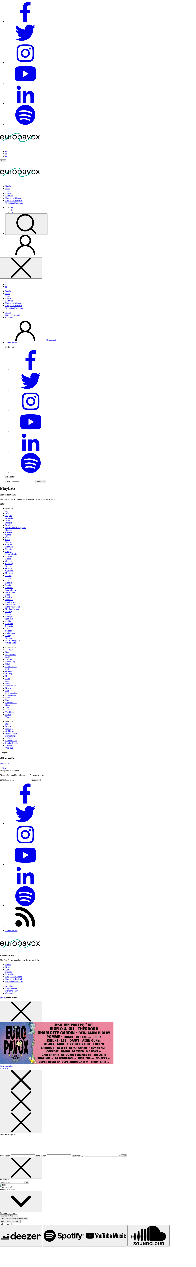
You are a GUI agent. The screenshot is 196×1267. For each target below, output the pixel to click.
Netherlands (10, 604)
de (6, 151)
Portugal (8, 616)
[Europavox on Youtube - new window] (25, 83)
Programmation (6, 1066)
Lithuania (9, 587)
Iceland (8, 575)
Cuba (7, 539)
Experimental (11, 666)
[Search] (26, 224)
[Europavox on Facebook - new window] (25, 21)
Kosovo (8, 583)
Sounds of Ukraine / (8, 1216)
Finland (8, 556)
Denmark (9, 547)
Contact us (9, 317)
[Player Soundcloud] (148, 1235)
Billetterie (4, 1068)
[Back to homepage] (20, 147)
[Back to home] (20, 181)
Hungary (9, 573)
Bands (8, 186)
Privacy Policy (11, 991)
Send (124, 1156)
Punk (7, 698)
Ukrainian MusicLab (14, 203)
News (7, 188)
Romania (9, 619)
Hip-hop (8, 674)
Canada (8, 532)
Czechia (8, 544)
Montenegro (10, 602)
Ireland (8, 578)
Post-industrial (11, 693)
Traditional (9, 712)
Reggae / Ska (11, 702)
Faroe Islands (11, 554)
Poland (8, 614)
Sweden (8, 631)
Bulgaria (9, 530)
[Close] (21, 268)
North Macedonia (12, 607)
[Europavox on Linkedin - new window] (25, 103)
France (8, 559)
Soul (7, 707)
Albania (8, 513)
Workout (9, 748)
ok (27, 1182)
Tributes (8, 745)
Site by (3, 998)
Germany (9, 563)
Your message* (78, 1156)
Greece (8, 566)
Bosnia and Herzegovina (15, 527)
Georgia (8, 561)
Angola (8, 515)
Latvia (8, 585)
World (8, 717)
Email (7, 481)
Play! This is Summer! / (10, 1221)
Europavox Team (12, 315)
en (6, 156)
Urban (8, 714)
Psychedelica (10, 695)
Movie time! (10, 736)
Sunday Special (11, 743)
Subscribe (41, 482)
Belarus (8, 523)
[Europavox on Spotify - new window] (25, 124)
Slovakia (9, 623)
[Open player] (21, 1201)
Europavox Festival (13, 200)
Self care (9, 738)
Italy (7, 580)
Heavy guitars (11, 733)
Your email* (5, 1156)
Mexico (8, 597)
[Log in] (25, 254)
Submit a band (11, 342)
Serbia (8, 621)
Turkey (8, 635)
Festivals (9, 196)
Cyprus (8, 542)
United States (11, 643)
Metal (7, 683)
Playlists (8, 193)
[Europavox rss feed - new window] (25, 926)
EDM (7, 657)
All (6, 511)
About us (9, 986)
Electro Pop (10, 662)
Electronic (9, 659)
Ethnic (8, 664)
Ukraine (8, 638)
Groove (8, 671)
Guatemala (9, 571)
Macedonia (10, 592)
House (8, 676)
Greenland (9, 568)
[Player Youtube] (106, 1235)
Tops (7, 191)
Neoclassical (10, 686)
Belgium (9, 525)
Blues (7, 652)
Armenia (9, 518)
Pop (7, 690)
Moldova (9, 599)
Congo (8, 535)
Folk (7, 669)
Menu (3, 161)
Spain (7, 628)
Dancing (9, 729)
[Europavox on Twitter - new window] (25, 42)
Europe (8, 551)
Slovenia (9, 626)
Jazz (7, 681)
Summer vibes (11, 741)
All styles (9, 650)
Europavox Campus (13, 198)
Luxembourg (10, 590)
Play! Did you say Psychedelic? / (14, 1219)
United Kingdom (12, 640)
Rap (7, 700)
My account (50, 340)
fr (6, 154)
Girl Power (10, 731)
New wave (10, 688)
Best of (8, 724)
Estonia (8, 549)
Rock (7, 705)
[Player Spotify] (64, 1235)
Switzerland (10, 633)
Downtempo (10, 654)
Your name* (41, 1156)
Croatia (8, 537)
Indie (7, 678)
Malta (7, 595)
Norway (8, 611)
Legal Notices (11, 988)
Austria (8, 520)
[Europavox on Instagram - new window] (25, 62)
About (8, 312)
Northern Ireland (12, 609)
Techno (8, 710)
